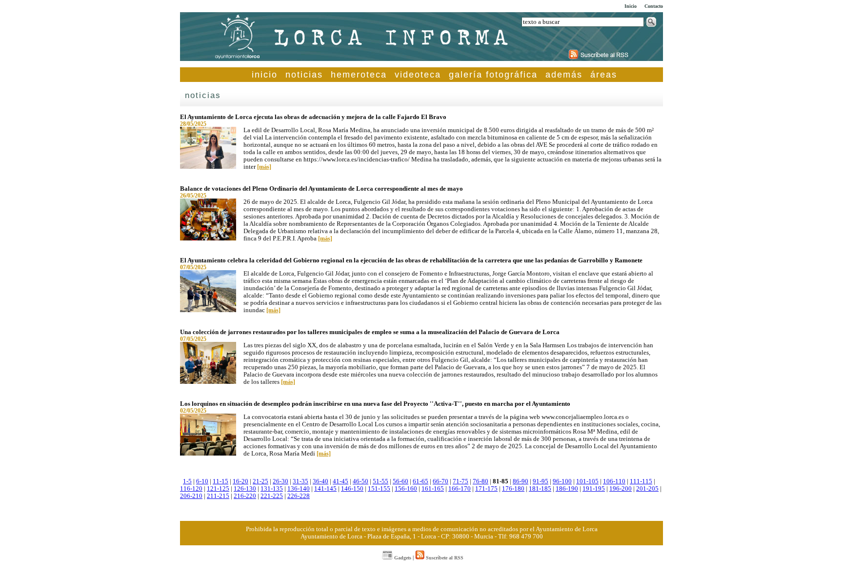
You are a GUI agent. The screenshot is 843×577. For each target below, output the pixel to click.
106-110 (614, 481)
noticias (304, 75)
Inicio (630, 6)
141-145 (325, 488)
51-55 (380, 481)
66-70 (440, 481)
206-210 (191, 496)
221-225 (272, 496)
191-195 (593, 488)
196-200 (620, 488)
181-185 (540, 488)
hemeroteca (359, 75)
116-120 (191, 488)
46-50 (360, 481)
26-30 (280, 481)
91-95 (540, 481)
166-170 (459, 488)
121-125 (218, 488)
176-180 (513, 488)
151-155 (379, 488)
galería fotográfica (493, 75)
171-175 (486, 488)
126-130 (245, 488)
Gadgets (402, 557)
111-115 (641, 481)
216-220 (245, 496)
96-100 (562, 481)
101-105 (587, 481)
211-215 (218, 496)
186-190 (567, 488)
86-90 (520, 481)
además (563, 75)
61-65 (420, 481)
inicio (265, 75)
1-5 (187, 481)
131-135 (272, 488)
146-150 (352, 488)
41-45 (340, 481)
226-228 (298, 496)
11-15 (220, 481)
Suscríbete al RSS (443, 557)
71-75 (460, 481)
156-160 (406, 488)
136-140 (298, 488)
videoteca (418, 75)
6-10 (202, 481)
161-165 (433, 488)
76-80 (480, 481)
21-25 (260, 481)
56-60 (400, 481)
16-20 (240, 481)
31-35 (300, 481)
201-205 (647, 488)
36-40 (320, 481)
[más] (264, 167)
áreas (603, 75)
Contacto (653, 6)
